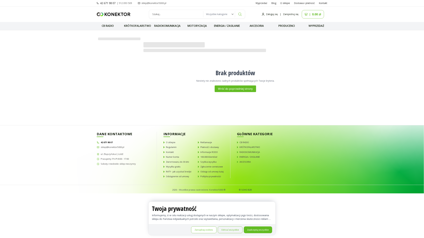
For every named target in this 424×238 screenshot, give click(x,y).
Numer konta (172, 156)
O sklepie (285, 3)
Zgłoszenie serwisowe (211, 166)
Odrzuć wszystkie (230, 229)
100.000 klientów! (208, 156)
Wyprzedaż (261, 3)
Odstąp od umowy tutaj (212, 171)
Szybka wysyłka (208, 161)
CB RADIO (108, 26)
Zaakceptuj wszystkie (258, 229)
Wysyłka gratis (173, 166)
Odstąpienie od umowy (177, 176)
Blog (273, 3)
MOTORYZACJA (197, 26)
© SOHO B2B (245, 189)
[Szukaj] (240, 14)
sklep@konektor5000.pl (112, 147)
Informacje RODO (209, 152)
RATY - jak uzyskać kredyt (178, 171)
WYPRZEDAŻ (316, 26)
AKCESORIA (257, 26)
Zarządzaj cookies (204, 229)
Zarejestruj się (290, 14)
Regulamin (171, 147)
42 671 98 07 (108, 3)
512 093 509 (125, 3)
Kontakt (323, 3)
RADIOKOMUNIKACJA (167, 26)
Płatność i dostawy (209, 147)
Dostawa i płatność (304, 3)
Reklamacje (206, 142)
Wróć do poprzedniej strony (235, 89)
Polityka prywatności (210, 176)
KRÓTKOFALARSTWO (137, 26)
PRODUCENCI (286, 26)
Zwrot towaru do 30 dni (177, 161)
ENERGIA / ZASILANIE (227, 26)
